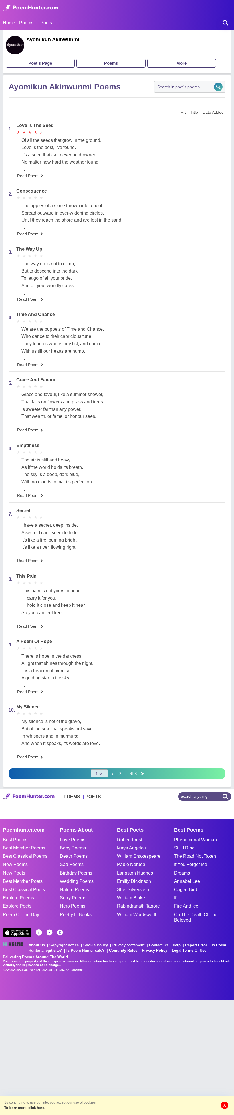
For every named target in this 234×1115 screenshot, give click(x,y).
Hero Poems (72, 906)
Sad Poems (72, 864)
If (175, 897)
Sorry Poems (73, 897)
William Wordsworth (137, 914)
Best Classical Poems (25, 856)
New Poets (14, 873)
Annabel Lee (187, 881)
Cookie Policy (95, 945)
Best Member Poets (23, 881)
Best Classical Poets (24, 889)
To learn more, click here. (24, 1108)
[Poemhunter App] (17, 932)
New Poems (15, 864)
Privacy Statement (128, 945)
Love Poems (72, 839)
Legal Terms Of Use (189, 950)
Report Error (196, 945)
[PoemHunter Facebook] (39, 932)
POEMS (72, 796)
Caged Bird (185, 889)
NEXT (134, 773)
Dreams (182, 873)
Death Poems (74, 856)
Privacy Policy (154, 950)
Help (177, 945)
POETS (93, 796)
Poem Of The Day (21, 914)
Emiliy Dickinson (134, 881)
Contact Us (158, 945)
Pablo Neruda (131, 864)
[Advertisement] (85, 1057)
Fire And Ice (186, 906)
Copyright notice (64, 945)
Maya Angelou (131, 848)
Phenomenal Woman (195, 839)
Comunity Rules (123, 950)
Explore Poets (17, 906)
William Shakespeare (138, 856)
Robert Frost (129, 839)
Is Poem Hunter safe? (85, 950)
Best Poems (15, 839)
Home (9, 22)
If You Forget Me (190, 864)
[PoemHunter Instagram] (60, 932)
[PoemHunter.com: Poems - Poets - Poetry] (30, 8)
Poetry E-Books (76, 914)
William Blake (131, 897)
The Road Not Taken (195, 856)
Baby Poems (73, 848)
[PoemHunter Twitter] (49, 932)
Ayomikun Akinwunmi (52, 39)
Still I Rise (184, 848)
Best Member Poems (24, 848)
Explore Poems (18, 897)
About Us (37, 945)
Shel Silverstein (133, 889)
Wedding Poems (77, 881)
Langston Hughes (135, 873)
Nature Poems (74, 889)
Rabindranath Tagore (138, 906)
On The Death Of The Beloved (195, 917)
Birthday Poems (76, 873)
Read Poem (28, 175)
